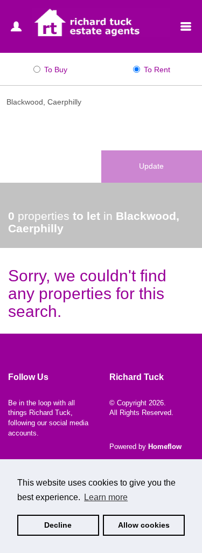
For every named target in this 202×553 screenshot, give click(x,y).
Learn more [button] (106, 497)
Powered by (145, 447)
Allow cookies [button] (144, 525)
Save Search (50, 166)
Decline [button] (58, 525)
